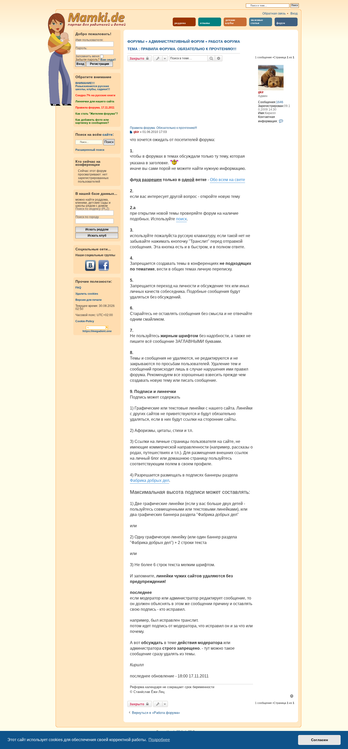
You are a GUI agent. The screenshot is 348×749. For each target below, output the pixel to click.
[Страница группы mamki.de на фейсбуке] (103, 265)
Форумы (135, 41)
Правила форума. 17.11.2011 (94, 107)
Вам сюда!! (108, 59)
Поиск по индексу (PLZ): (92, 209)
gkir (261, 92)
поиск (181, 219)
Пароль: (81, 48)
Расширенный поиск (89, 149)
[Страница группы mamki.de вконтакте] (90, 265)
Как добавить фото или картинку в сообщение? (92, 121)
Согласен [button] (319, 740)
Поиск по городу (87, 217)
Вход (294, 13)
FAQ (78, 287)
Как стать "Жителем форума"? (96, 113)
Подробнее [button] (159, 740)
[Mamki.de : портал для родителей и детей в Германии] (97, 18)
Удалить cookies (86, 293)
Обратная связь (274, 13)
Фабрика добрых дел (149, 480)
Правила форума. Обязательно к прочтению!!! (188, 49)
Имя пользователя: (89, 40)
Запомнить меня (87, 56)
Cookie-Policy (84, 321)
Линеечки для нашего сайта (94, 101)
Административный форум (176, 41)
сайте (107, 134)
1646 (279, 102)
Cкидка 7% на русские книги (95, 95)
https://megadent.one (97, 331)
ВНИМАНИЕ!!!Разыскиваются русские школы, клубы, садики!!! (92, 86)
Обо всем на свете (227, 180)
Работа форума (224, 41)
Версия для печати (88, 299)
